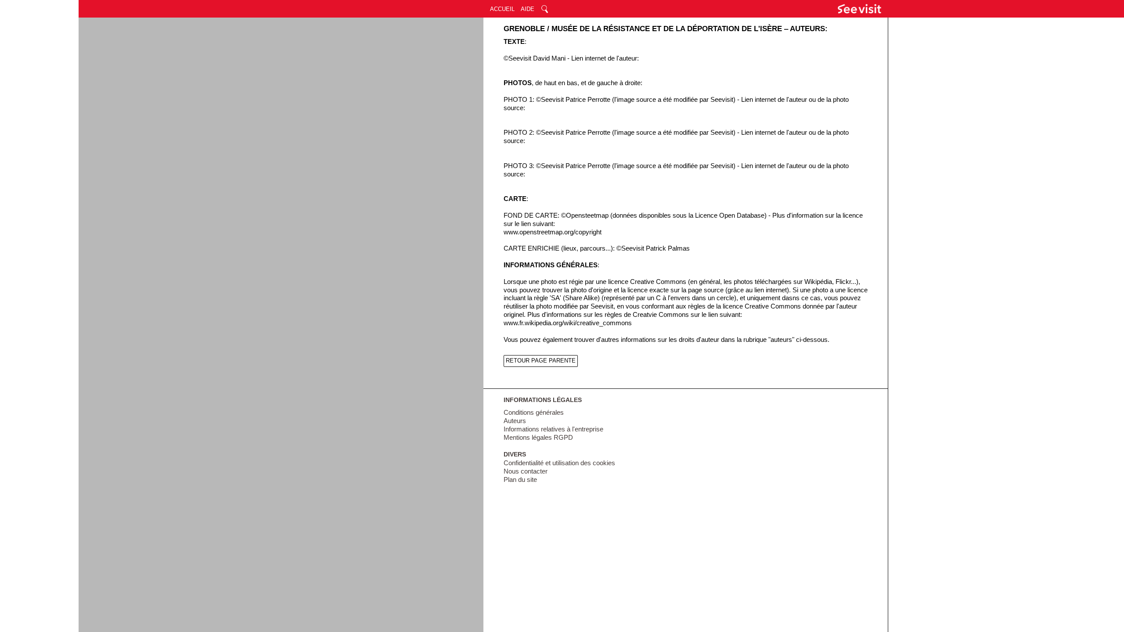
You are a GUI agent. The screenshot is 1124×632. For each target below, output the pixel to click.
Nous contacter (526, 471)
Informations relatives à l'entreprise (553, 429)
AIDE (527, 9)
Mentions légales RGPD (538, 437)
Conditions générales (534, 412)
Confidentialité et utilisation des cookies (559, 463)
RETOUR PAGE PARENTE (541, 360)
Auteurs (515, 420)
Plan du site (520, 479)
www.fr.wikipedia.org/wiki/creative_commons (568, 323)
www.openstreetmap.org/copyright (553, 232)
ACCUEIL (502, 9)
